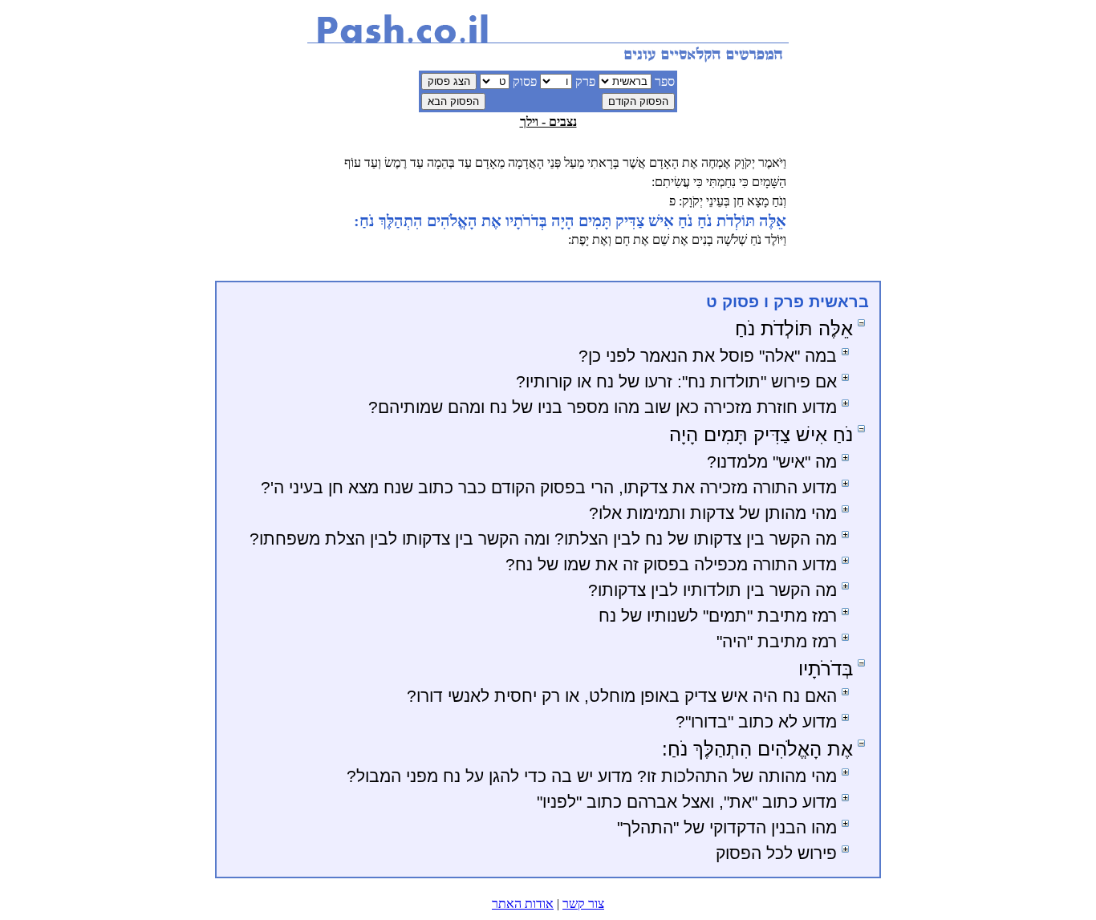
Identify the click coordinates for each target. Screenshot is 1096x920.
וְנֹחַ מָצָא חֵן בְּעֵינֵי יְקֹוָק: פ (727, 201)
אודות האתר (523, 903)
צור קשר (583, 903)
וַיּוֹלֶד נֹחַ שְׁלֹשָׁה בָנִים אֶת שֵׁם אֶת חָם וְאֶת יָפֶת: (677, 239)
